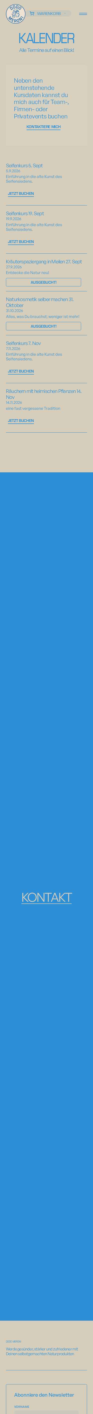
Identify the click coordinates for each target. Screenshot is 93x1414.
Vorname (21, 1406)
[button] (48, 13)
